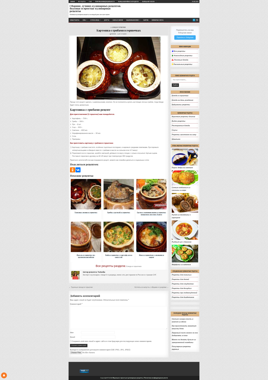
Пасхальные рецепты (182, 64)
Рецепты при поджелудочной (184, 293)
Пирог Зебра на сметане (182, 168)
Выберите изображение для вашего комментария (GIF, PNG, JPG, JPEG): (100, 350)
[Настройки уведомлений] (4, 375)
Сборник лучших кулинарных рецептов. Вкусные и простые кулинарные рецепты (95, 8)
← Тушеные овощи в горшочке (81, 287)
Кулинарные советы (157, 20)
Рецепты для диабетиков (183, 297)
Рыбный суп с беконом (181, 242)
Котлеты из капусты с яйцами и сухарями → (152, 287)
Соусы (174, 130)
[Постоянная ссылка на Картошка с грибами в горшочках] (118, 68)
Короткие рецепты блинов (183, 117)
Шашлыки (176, 139)
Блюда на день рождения (182, 100)
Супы (84, 20)
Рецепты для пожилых (181, 275)
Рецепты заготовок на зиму (184, 135)
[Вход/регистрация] (194, 20)
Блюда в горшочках (119, 27)
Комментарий (76, 304)
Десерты (106, 20)
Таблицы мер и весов (148, 1)
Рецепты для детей (180, 279)
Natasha (113, 34)
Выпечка (145, 20)
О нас (90, 1)
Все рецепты (82, 1)
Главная (72, 1)
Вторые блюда (94, 20)
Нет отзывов (122, 34)
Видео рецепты (178, 121)
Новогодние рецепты (182, 56)
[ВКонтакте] (78, 169)
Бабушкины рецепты (181, 105)
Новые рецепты (74, 20)
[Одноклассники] (72, 169)
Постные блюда (181, 60)
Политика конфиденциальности (105, 1)
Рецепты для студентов (183, 284)
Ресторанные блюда (181, 126)
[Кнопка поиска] (197, 20)
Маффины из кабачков (181, 265)
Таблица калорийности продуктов (128, 1)
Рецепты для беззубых (182, 288)
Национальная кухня (132, 20)
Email (72, 337)
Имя (71, 333)
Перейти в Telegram (185, 37)
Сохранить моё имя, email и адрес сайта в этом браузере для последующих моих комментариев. (112, 341)
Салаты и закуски (118, 20)
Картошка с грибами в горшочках (119, 30)
